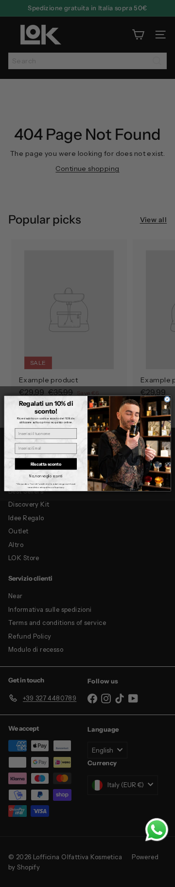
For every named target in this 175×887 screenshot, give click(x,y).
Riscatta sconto (46, 464)
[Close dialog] (167, 399)
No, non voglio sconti (45, 476)
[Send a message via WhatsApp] (156, 829)
